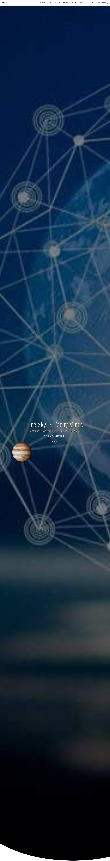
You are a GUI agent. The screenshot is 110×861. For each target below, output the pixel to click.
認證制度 (73, 2)
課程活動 (65, 2)
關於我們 (42, 2)
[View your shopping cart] (92, 2)
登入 (88, 2)
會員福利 (57, 2)
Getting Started (101, 2)
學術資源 (81, 2)
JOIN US (55, 441)
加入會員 (50, 2)
